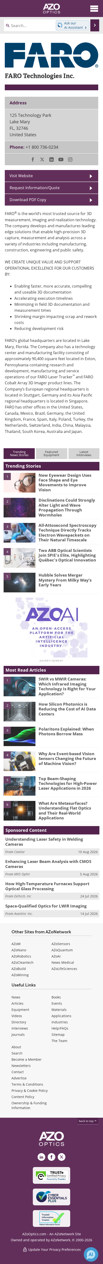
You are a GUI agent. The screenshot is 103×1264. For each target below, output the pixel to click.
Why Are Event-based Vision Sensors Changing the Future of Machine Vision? (67, 758)
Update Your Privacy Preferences (54, 1249)
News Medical (63, 962)
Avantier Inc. (23, 913)
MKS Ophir (22, 874)
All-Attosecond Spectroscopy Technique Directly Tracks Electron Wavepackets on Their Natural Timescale (68, 532)
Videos (16, 1016)
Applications (61, 1016)
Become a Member (26, 1059)
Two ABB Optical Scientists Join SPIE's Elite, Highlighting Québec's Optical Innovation (67, 555)
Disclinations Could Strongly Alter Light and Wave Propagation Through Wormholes (67, 507)
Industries (60, 1022)
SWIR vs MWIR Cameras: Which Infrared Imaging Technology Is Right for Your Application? (67, 686)
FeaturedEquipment (51, 453)
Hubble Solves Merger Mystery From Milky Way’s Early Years (65, 580)
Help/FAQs (60, 1028)
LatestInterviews (83, 453)
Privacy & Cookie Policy (29, 1090)
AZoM (16, 943)
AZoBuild (18, 968)
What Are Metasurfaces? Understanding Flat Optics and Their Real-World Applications (65, 810)
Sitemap (58, 1034)
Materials (59, 1009)
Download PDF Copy (28, 199)
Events (57, 1003)
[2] (19, 507)
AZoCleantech (22, 962)
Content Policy (22, 1096)
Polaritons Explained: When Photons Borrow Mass (66, 731)
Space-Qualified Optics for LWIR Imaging (46, 906)
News (15, 997)
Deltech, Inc (22, 896)
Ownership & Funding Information (29, 1105)
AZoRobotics (21, 956)
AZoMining (20, 975)
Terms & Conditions (27, 1084)
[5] (19, 582)
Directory (18, 1022)
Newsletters (21, 1065)
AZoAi (56, 956)
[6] (19, 810)
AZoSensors (61, 943)
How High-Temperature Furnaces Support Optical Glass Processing (47, 886)
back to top (86, 1121)
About (16, 1047)
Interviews (19, 1028)
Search (17, 1053)
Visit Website (21, 175)
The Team (59, 1040)
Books (56, 997)
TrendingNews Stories (19, 453)
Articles (17, 1003)
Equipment (20, 1009)
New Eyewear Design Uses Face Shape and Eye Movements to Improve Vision (65, 482)
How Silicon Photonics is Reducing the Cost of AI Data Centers (67, 709)
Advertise (19, 1078)
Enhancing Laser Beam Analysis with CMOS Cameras (48, 864)
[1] (19, 482)
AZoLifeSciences (64, 968)
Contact (17, 1072)
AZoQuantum (62, 950)
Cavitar (19, 852)
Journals (18, 1034)
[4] (19, 557)
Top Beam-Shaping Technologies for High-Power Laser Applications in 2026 (68, 783)
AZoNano (18, 950)
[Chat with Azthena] (91, 1254)
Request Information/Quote (35, 187)
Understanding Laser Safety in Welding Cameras (44, 841)
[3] (19, 532)
